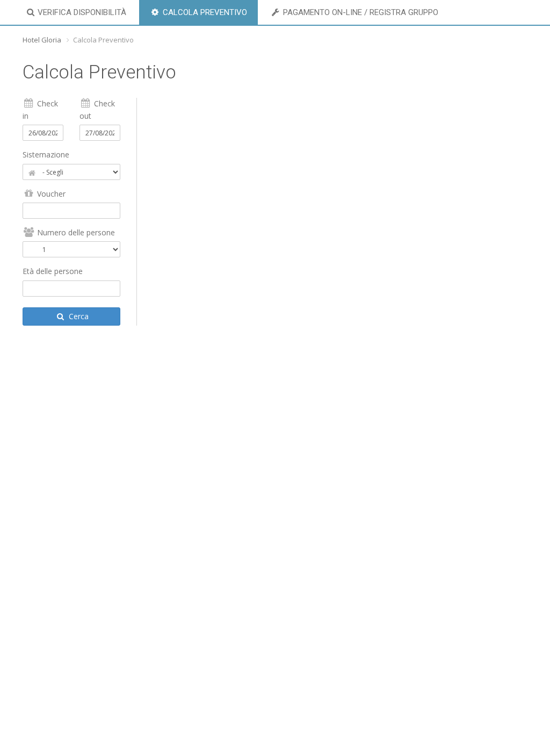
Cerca (78, 316)
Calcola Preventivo (204, 12)
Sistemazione (46, 154)
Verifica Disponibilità (80, 12)
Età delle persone (53, 271)
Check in (40, 109)
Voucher (50, 194)
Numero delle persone (75, 232)
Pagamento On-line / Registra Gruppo (359, 12)
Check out (97, 109)
